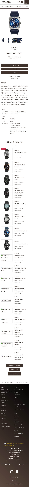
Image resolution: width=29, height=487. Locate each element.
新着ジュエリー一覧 (19, 389)
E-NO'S (16, 392)
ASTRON (3, 421)
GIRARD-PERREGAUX (6, 392)
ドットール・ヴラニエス (19, 409)
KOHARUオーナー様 (19, 428)
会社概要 (17, 436)
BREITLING (3, 402)
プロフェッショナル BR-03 (19, 6)
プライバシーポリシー (14, 477)
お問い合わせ (14, 69)
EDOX (2, 429)
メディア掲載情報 (19, 433)
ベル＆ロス (11, 6)
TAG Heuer (3, 405)
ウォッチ (6, 6)
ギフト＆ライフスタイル (20, 404)
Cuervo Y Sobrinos (5, 426)
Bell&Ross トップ (14, 369)
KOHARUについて (19, 422)
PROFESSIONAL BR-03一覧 (14, 365)
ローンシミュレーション (14, 65)
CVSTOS (3, 394)
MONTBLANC (4, 410)
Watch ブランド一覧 (14, 373)
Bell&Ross (3, 408)
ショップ (16, 419)
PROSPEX (3, 415)
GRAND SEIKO (4, 400)
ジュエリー (17, 387)
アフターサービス (19, 425)
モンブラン (17, 406)
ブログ (16, 431)
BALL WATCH (4, 423)
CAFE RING (17, 394)
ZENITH (3, 397)
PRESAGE (3, 418)
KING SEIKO (4, 413)
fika (15, 400)
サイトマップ (14, 480)
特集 (16, 413)
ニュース (16, 416)
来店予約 (14, 72)
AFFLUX (16, 397)
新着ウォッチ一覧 (4, 389)
